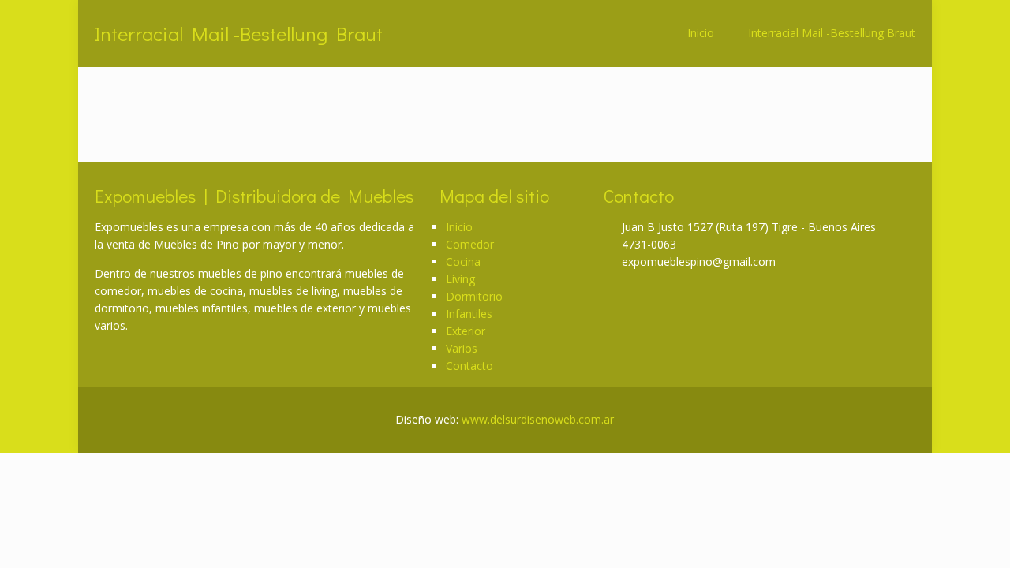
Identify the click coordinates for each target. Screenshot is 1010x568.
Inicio (700, 32)
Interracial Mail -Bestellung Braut (831, 32)
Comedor (470, 244)
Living (460, 278)
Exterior (465, 330)
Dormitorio (474, 296)
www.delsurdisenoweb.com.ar (538, 419)
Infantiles (469, 313)
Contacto (469, 365)
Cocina (463, 261)
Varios (461, 348)
